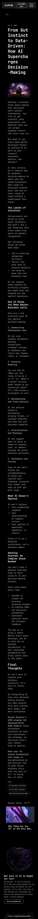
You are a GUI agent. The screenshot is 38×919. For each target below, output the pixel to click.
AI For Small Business (17, 789)
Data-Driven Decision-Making (19, 793)
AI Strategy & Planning (17, 785)
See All (27, 803)
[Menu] (31, 5)
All (7, 15)
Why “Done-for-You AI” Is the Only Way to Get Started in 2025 (19, 827)
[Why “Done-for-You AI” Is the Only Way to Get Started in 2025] (20, 815)
